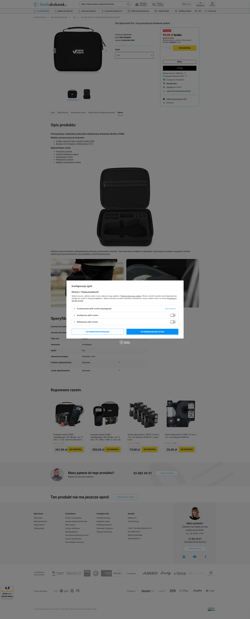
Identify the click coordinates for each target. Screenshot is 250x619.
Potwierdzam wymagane (98, 332)
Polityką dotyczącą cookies (130, 296)
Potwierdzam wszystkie (152, 332)
